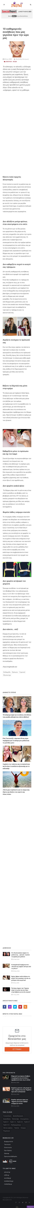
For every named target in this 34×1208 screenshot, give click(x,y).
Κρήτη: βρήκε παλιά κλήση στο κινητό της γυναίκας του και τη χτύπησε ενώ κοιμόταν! (20, 978)
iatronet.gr (7, 1172)
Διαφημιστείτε (8, 1141)
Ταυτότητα (7, 1144)
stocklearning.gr (8, 1181)
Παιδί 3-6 (20, 1122)
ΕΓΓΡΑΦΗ (17, 1049)
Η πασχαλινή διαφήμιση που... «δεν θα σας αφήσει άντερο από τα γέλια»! (21, 966)
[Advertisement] (17, 866)
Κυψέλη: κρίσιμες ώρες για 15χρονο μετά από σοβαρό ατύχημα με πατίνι (19, 1101)
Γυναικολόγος (7, 1116)
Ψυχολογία (6, 1131)
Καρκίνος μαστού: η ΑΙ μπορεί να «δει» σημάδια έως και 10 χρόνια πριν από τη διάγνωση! (21, 1089)
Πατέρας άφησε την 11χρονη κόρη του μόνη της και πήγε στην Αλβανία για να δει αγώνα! (20, 990)
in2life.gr (6, 1175)
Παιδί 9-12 (6, 1125)
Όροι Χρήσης (8, 1150)
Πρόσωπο (15, 672)
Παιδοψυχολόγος (16, 1125)
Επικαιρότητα (24, 1119)
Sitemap (6, 1153)
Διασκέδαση (7, 1119)
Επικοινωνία (8, 1147)
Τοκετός (16, 1128)
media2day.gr (8, 1184)
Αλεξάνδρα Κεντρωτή (22, 59)
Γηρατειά (22, 672)
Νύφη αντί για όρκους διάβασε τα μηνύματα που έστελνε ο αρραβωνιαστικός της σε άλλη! (20, 1078)
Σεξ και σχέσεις (8, 1128)
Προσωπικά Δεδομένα (10, 1156)
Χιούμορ (23, 1128)
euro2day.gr (7, 1178)
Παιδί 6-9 (27, 1122)
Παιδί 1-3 (13, 1122)
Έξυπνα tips (7, 675)
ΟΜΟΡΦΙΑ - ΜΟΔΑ (11, 61)
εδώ (13, 16)
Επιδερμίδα (6, 672)
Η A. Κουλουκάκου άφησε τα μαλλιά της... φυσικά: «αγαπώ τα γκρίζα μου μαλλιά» (20, 954)
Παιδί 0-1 (6, 1122)
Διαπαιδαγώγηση (18, 1116)
